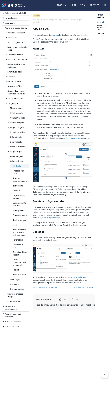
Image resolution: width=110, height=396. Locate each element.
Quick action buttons (75, 138)
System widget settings (50, 217)
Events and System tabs (101, 27)
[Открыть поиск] (105, 5)
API (74, 5)
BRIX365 (94, 5)
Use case (100, 33)
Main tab (100, 22)
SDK (82, 5)
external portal (80, 277)
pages (56, 35)
